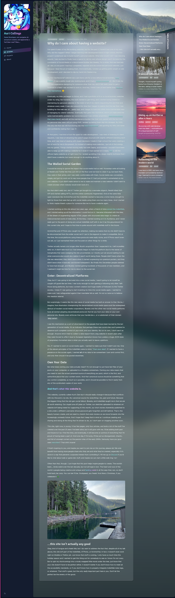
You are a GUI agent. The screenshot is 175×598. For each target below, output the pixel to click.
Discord (114, 455)
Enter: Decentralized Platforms (151, 43)
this (110, 151)
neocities (55, 442)
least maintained (91, 126)
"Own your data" (99, 349)
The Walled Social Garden (149, 40)
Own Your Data (144, 46)
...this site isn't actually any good (149, 49)
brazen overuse (102, 81)
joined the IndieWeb (115, 209)
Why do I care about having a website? (150, 36)
